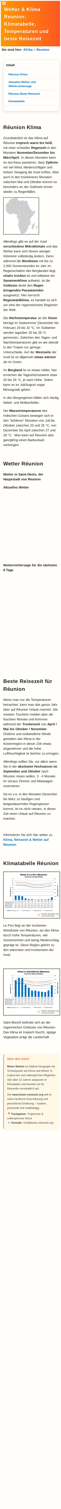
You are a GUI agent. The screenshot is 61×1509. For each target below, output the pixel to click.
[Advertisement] (31, 1264)
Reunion (42, 49)
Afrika (28, 49)
